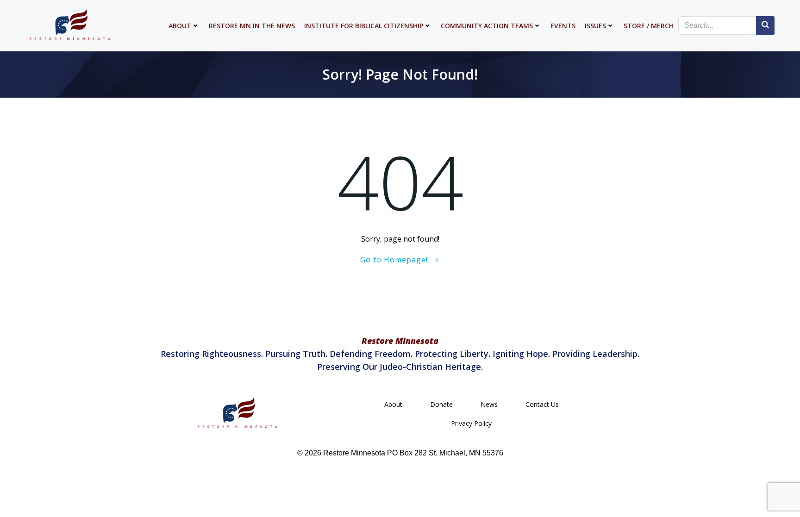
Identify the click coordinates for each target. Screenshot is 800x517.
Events (562, 25)
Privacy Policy (471, 423)
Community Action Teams (487, 25)
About (180, 25)
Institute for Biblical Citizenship (363, 25)
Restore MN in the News (252, 25)
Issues (595, 25)
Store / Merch (649, 25)
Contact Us (542, 404)
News (489, 404)
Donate (441, 404)
